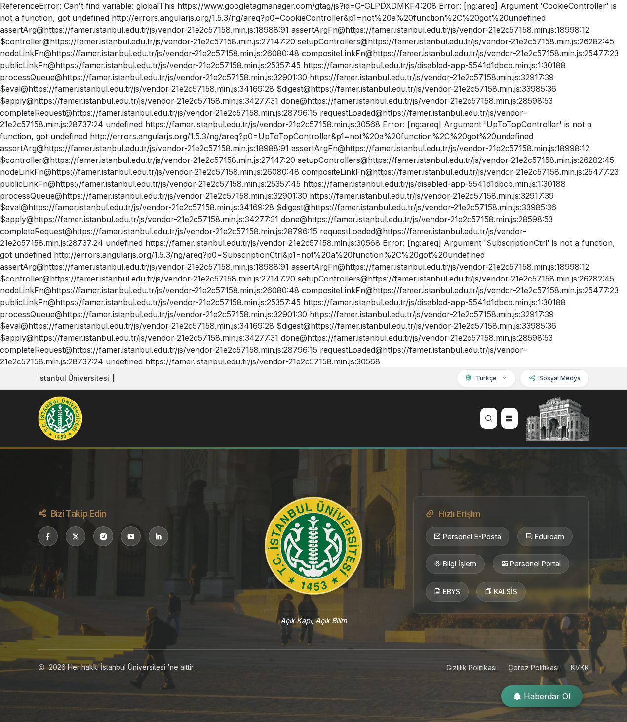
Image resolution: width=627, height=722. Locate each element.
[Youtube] (131, 536)
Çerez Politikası (534, 667)
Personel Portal (535, 564)
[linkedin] (158, 536)
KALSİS (505, 591)
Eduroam (549, 536)
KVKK (580, 667)
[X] (75, 536)
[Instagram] (103, 536)
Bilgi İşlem (459, 564)
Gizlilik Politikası (471, 667)
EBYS (451, 591)
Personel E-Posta (472, 536)
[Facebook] (48, 536)
